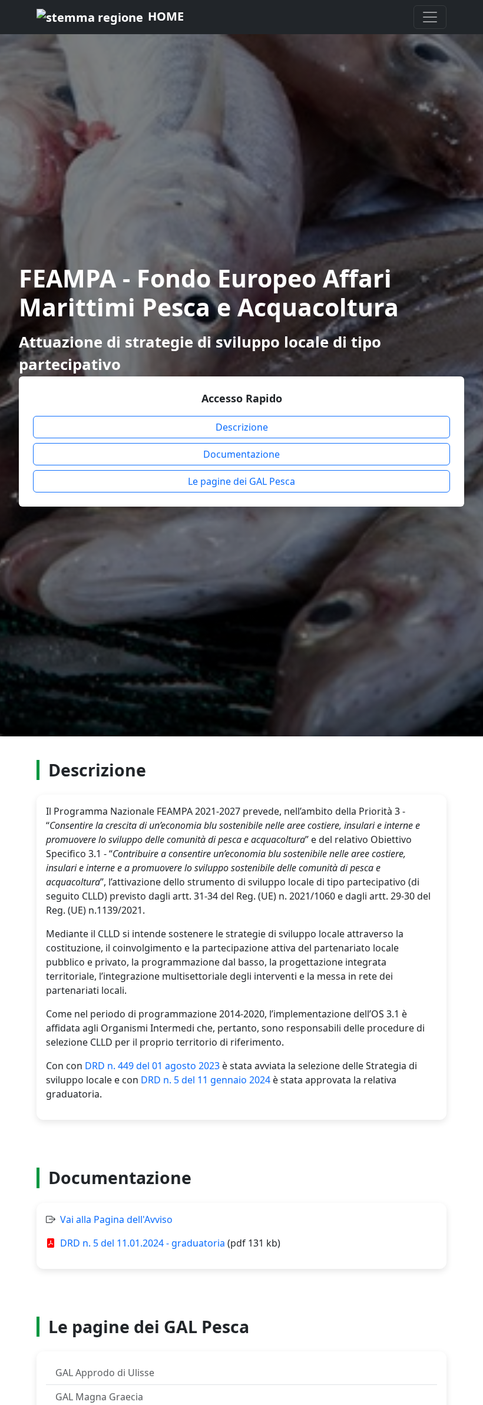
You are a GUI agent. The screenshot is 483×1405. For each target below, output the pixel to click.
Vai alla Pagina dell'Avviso (116, 1219)
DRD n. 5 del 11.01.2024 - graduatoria (142, 1243)
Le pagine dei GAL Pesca (241, 481)
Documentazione (241, 454)
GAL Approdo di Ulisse (104, 1372)
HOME (166, 16)
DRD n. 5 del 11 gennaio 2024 (205, 1079)
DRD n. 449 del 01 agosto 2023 (152, 1065)
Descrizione (242, 427)
